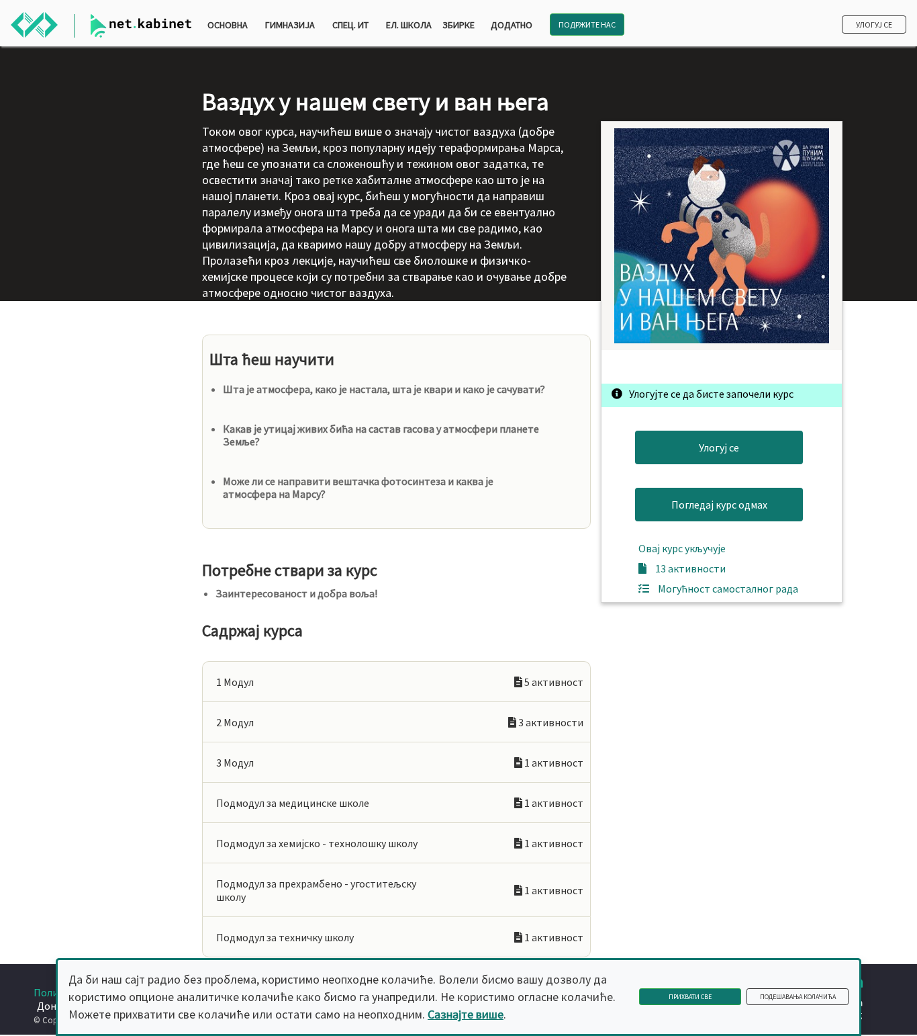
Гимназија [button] (290, 25)
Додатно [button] (511, 25)
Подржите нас (587, 24)
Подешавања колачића (798, 996)
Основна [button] (227, 25)
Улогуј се (874, 24)
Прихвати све (690, 996)
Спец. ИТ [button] (350, 25)
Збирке (458, 25)
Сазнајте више (465, 1014)
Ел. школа (409, 25)
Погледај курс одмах (719, 504)
